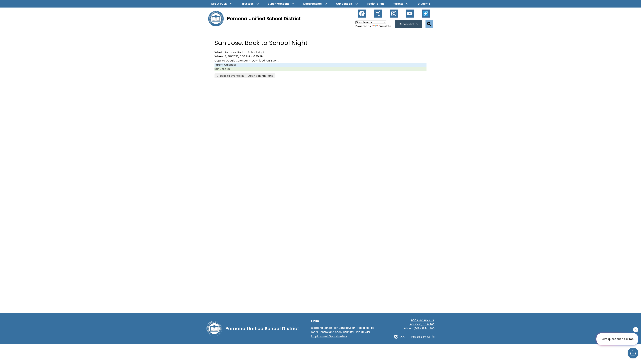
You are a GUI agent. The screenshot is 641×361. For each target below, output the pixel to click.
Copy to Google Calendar (231, 61)
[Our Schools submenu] (347, 4)
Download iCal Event (265, 61)
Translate (384, 26)
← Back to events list (230, 76)
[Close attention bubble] (635, 330)
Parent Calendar (225, 65)
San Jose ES (222, 69)
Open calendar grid (260, 76)
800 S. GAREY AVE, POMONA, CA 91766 (422, 322)
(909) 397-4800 (424, 328)
